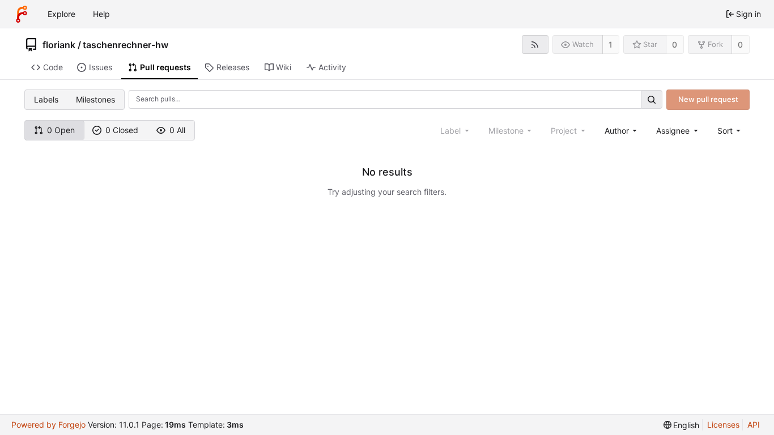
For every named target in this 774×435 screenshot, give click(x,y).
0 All (177, 130)
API (753, 424)
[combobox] (622, 131)
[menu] (730, 131)
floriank (58, 44)
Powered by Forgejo (48, 424)
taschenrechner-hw (125, 44)
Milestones (95, 99)
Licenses (723, 424)
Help (101, 14)
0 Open (61, 130)
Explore (61, 14)
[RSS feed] (535, 44)
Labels (46, 99)
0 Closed (121, 130)
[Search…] (651, 99)
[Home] (21, 14)
